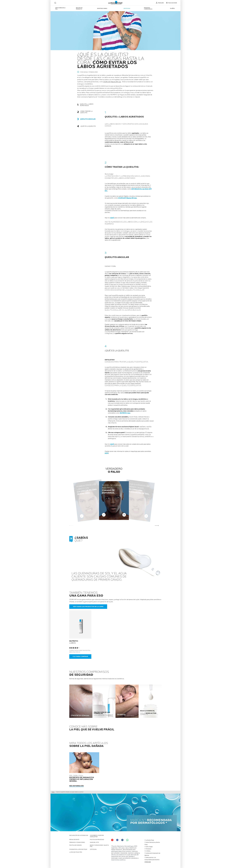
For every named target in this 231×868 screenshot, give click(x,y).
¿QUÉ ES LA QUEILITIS (88, 126)
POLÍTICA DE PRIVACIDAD (97, 839)
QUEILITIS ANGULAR (87, 119)
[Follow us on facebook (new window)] (117, 840)
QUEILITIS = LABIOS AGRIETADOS (86, 104)
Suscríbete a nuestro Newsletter (97, 836)
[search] (55, 3)
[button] (157, 525)
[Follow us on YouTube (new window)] (112, 840)
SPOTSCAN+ (93, 849)
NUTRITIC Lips (125, 413)
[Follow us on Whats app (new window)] (127, 840)
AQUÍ (112, 218)
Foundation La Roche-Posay (78, 849)
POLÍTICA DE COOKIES (75, 845)
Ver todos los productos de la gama (88, 606)
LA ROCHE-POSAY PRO (75, 852)
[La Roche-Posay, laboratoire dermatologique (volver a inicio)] (115, 3)
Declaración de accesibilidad (78, 835)
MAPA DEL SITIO (94, 842)
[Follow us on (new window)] (122, 840)
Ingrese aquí (148, 862)
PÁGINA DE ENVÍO (74, 839)
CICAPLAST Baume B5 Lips (112, 82)
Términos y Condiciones (77, 842)
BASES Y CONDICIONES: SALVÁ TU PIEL (99, 846)
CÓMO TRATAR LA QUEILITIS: (86, 112)
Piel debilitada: (81, 778)
